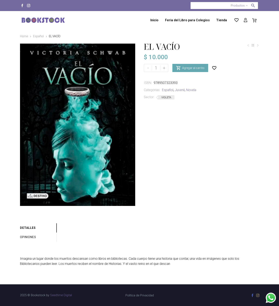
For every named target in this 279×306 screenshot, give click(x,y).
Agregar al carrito (190, 67)
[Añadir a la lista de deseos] (214, 68)
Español (38, 36)
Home (24, 36)
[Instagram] (28, 5)
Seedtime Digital (61, 295)
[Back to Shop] (253, 45)
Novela (191, 90)
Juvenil (180, 90)
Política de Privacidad (139, 295)
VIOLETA (166, 97)
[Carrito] (254, 20)
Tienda (221, 20)
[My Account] (245, 20)
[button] (253, 5)
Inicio (154, 20)
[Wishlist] (236, 20)
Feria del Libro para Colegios (187, 20)
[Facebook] (22, 5)
